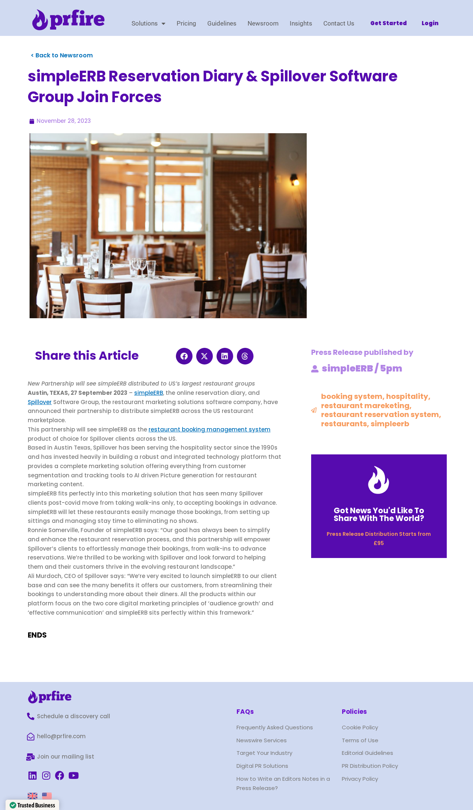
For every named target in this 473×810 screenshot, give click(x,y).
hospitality (407, 396)
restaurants (344, 424)
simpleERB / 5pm (362, 368)
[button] (184, 356)
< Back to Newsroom (62, 55)
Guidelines (221, 23)
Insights (301, 23)
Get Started (388, 23)
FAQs (245, 711)
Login (430, 23)
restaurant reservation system (380, 414)
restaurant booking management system (209, 429)
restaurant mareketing (365, 405)
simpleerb (390, 424)
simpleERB (148, 393)
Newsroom (263, 23)
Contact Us (338, 23)
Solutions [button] (145, 23)
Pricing (186, 23)
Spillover (40, 402)
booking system (351, 396)
